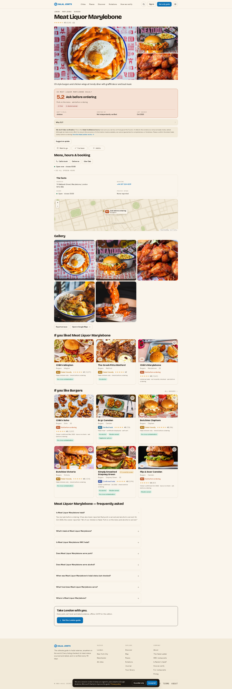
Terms (166, 684)
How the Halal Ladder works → (83, 134)
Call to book (63, 161)
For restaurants (159, 670)
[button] (116, 212)
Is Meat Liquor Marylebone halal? (70, 512)
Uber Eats (87, 161)
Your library (130, 670)
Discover (101, 4)
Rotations (113, 4)
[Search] (143, 4)
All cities (100, 662)
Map (127, 654)
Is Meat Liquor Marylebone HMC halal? (72, 542)
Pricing (155, 674)
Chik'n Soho (62, 420)
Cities (83, 4)
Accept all (152, 683)
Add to (98, 148)
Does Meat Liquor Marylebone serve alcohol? (75, 564)
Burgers (77, 11)
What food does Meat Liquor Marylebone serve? (77, 587)
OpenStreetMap (165, 230)
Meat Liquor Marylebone (88, 17)
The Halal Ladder (160, 654)
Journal (128, 666)
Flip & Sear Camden (151, 471)
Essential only (139, 683)
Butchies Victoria (66, 471)
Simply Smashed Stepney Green (107, 473)
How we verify (126, 4)
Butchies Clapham (150, 420)
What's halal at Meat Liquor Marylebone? (74, 531)
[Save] (90, 343)
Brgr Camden (105, 420)
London (57, 11)
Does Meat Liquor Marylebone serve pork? (74, 553)
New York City (102, 654)
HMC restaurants (160, 658)
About (155, 650)
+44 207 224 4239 (124, 184)
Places (91, 4)
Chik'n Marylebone (150, 365)
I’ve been (80, 148)
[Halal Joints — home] (63, 4)
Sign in (151, 4)
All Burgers (170, 391)
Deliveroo (75, 161)
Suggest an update (63, 141)
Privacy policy (116, 684)
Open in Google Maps (80, 327)
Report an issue (61, 327)
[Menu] (175, 4)
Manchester (101, 658)
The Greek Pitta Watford (112, 365)
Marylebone (66, 11)
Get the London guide (71, 620)
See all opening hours (65, 170)
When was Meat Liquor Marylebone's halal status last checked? (83, 576)
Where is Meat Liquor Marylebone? (71, 598)
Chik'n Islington (64, 365)
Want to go (64, 148)
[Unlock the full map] (103, 211)
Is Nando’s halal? (160, 662)
